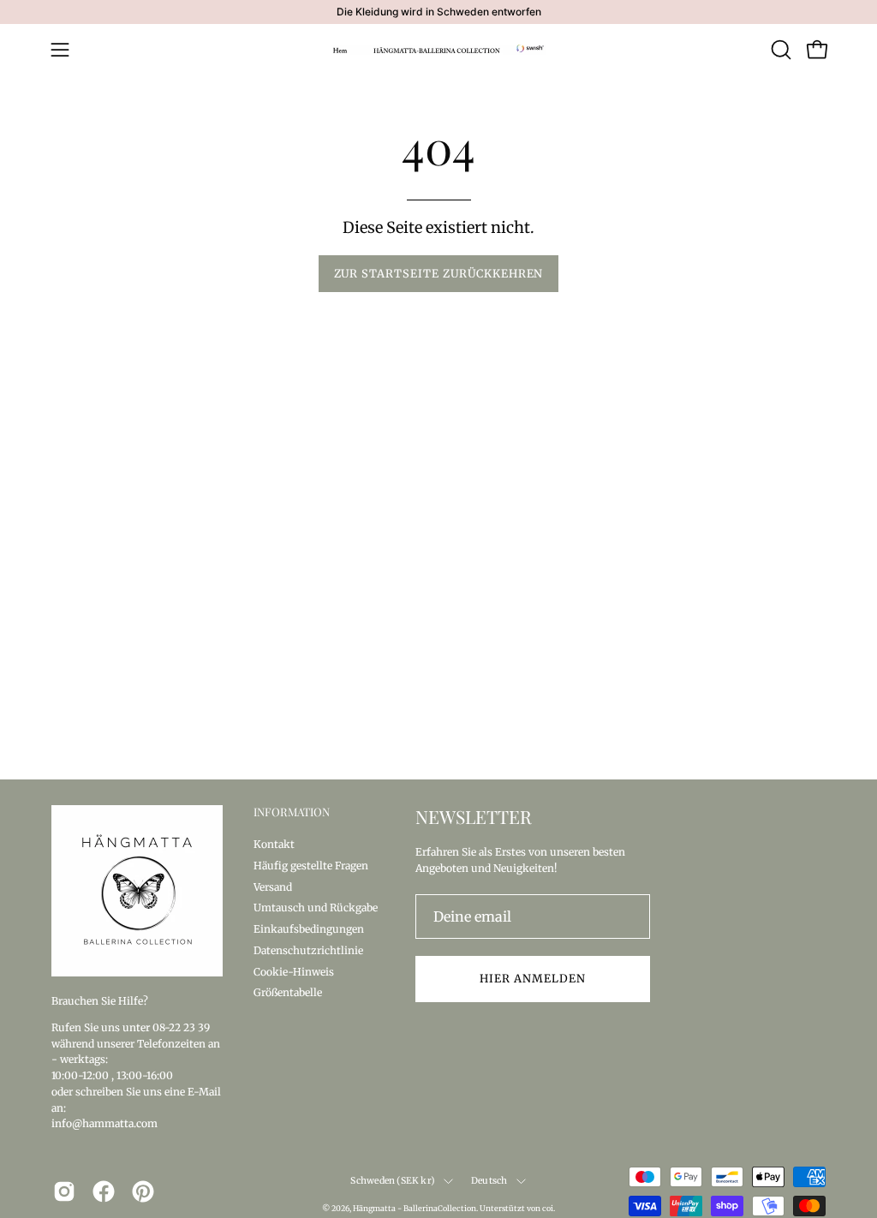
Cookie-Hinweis (294, 970)
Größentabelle (288, 992)
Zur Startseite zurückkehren (439, 273)
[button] (779, 50)
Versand (273, 886)
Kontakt (274, 844)
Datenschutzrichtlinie (308, 949)
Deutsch (489, 1180)
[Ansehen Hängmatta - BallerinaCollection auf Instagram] (64, 1191)
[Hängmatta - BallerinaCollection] (438, 50)
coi (547, 1208)
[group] (438, 12)
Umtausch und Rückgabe (316, 907)
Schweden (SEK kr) (392, 1180)
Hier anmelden (532, 978)
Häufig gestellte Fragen (311, 864)
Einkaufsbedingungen (309, 928)
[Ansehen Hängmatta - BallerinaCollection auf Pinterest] (143, 1191)
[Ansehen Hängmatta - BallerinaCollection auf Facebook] (103, 1191)
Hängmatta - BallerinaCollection (414, 1208)
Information (292, 812)
